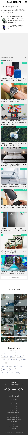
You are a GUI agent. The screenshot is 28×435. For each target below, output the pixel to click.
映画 (17, 359)
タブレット (13, 356)
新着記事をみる (14, 399)
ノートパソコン (5, 356)
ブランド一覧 (14, 408)
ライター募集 (14, 421)
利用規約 (14, 424)
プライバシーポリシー (14, 426)
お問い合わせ (14, 415)
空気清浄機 (4, 353)
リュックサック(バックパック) (7, 372)
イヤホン (4, 359)
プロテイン (11, 353)
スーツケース (4, 369)
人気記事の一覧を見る (14, 277)
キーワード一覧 (14, 406)
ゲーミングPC (14, 366)
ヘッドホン (11, 359)
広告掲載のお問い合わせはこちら (8, 57)
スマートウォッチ (5, 366)
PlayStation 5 (12, 369)
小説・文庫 (23, 359)
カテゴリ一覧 (14, 403)
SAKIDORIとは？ (14, 410)
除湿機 (17, 372)
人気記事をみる (14, 401)
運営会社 (14, 428)
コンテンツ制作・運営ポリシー (14, 412)
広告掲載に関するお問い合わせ (14, 417)
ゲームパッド (20, 356)
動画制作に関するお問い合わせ (14, 419)
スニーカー (22, 366)
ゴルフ (18, 353)
